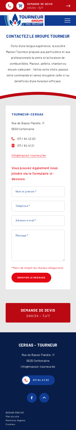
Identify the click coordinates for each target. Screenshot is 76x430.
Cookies (10, 424)
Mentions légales (16, 420)
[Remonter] (44, 398)
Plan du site (12, 416)
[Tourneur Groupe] (27, 19)
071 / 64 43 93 (26, 138)
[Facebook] (32, 398)
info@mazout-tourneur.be (28, 155)
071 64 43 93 (9, 6)
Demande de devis (40, 5)
